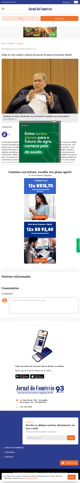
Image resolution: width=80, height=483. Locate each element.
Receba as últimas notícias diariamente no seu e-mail (50, 427)
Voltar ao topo (71, 463)
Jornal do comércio (14, 448)
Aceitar (71, 477)
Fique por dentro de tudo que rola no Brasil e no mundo (39, 366)
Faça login (47, 175)
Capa (3, 43)
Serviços (9, 457)
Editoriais (9, 452)
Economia (10, 43)
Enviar (71, 438)
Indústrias (20, 43)
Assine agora (59, 18)
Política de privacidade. (30, 478)
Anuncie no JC (66, 2)
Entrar (20, 18)
